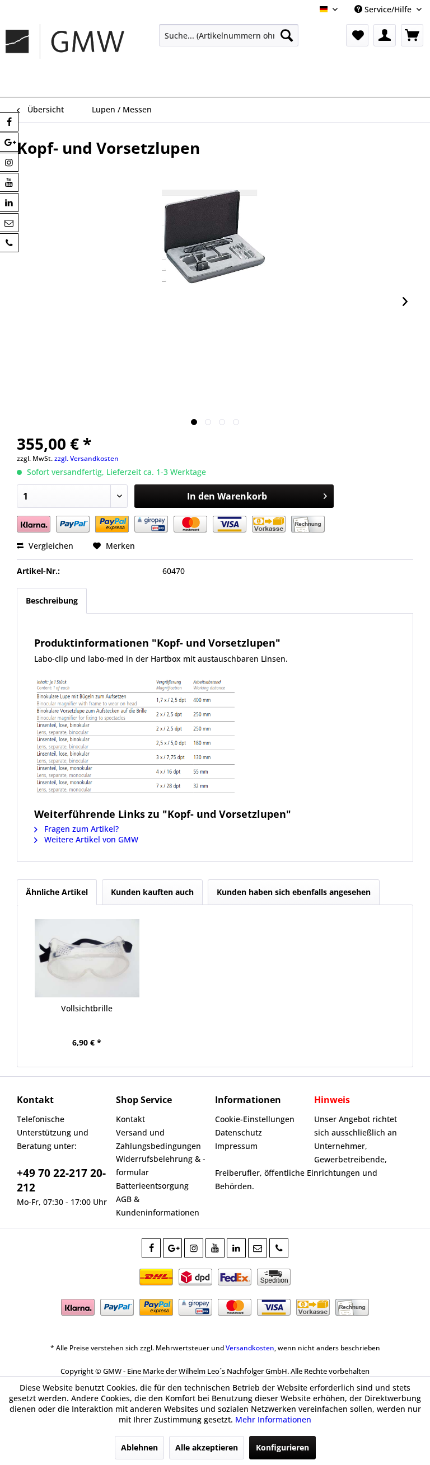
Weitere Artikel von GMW (90, 839)
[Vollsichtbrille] (87, 958)
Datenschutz (238, 1132)
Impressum (236, 1146)
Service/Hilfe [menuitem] (388, 9)
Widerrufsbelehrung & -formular (160, 1165)
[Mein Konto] (384, 35)
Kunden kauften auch (152, 892)
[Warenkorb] (412, 35)
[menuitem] (229, 35)
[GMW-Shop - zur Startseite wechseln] (65, 57)
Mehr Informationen (273, 1419)
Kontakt (130, 1119)
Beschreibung (52, 600)
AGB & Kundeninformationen (157, 1206)
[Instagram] (194, 1248)
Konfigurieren (282, 1447)
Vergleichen (49, 545)
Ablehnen (139, 1447)
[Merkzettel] (357, 35)
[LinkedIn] (236, 1248)
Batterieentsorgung (152, 1185)
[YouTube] (215, 1248)
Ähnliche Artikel (57, 892)
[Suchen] (286, 35)
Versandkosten (250, 1348)
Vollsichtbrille (87, 1008)
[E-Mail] (258, 1248)
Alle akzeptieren (206, 1447)
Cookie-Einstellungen (255, 1119)
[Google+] (172, 1248)
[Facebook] (151, 1248)
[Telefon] (279, 1248)
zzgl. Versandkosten (86, 458)
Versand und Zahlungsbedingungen (158, 1139)
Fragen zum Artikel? (80, 828)
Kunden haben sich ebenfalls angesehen (294, 892)
